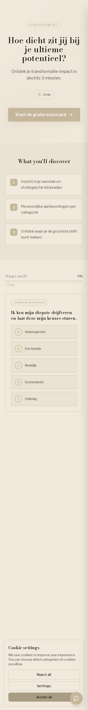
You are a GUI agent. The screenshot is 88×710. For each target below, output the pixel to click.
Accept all (44, 697)
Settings (44, 686)
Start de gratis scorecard (40, 114)
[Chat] (76, 698)
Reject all (44, 675)
